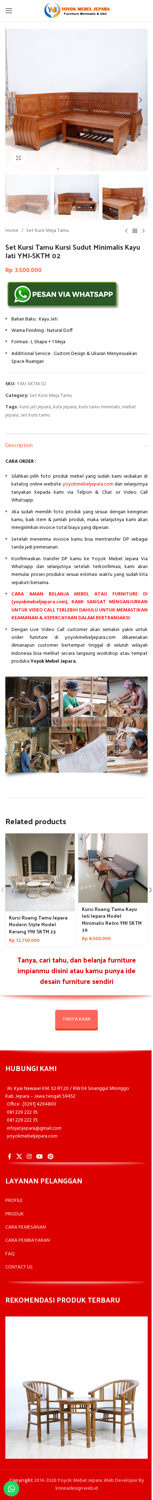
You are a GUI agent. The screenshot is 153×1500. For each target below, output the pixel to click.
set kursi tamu (35, 415)
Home (12, 231)
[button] (12, 100)
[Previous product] (126, 231)
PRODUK (14, 1214)
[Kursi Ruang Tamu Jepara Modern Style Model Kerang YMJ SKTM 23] (40, 872)
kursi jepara (64, 407)
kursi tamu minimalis (99, 407)
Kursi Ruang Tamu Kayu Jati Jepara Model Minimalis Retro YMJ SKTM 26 (112, 919)
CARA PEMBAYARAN (27, 1240)
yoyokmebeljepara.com (88, 484)
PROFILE (14, 1201)
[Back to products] (135, 231)
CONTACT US (19, 1267)
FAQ (10, 1254)
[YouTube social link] (39, 1156)
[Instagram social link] (29, 1156)
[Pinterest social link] (50, 1156)
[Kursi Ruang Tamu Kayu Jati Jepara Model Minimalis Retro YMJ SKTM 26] (113, 868)
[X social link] (19, 1156)
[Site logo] (76, 11)
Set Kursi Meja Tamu (47, 231)
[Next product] (143, 231)
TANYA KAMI (76, 1019)
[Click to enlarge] (19, 158)
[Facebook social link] (9, 1156)
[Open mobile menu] (9, 11)
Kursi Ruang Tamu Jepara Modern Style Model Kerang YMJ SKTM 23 (38, 924)
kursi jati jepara (35, 407)
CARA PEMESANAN (25, 1227)
